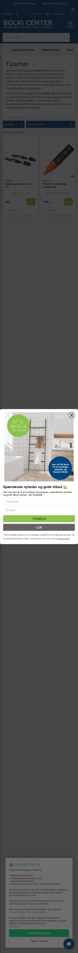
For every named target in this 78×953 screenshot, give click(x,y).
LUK (39, 527)
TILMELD (39, 518)
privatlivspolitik (63, 538)
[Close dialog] (72, 415)
